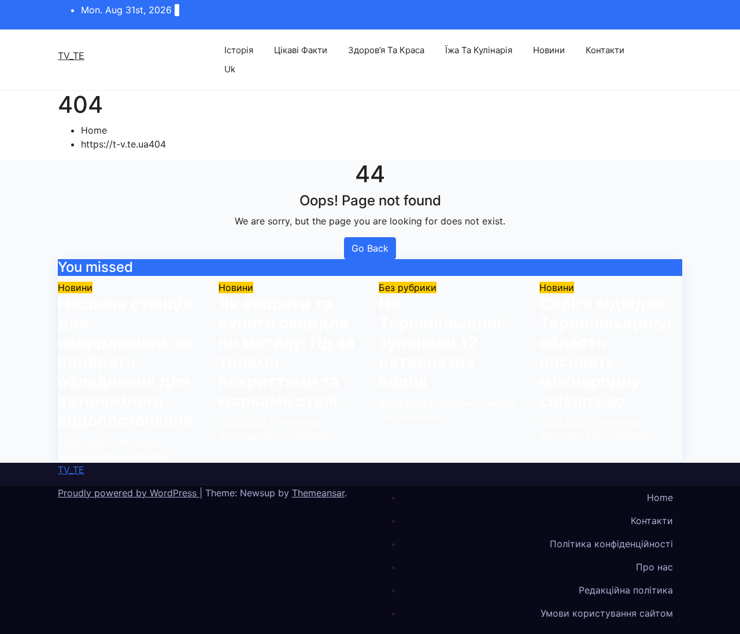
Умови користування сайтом (607, 613)
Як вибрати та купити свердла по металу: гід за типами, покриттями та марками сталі (287, 352)
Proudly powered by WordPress (128, 493)
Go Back (370, 248)
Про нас (654, 567)
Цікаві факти (300, 50)
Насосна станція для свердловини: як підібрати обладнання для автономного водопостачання (125, 362)
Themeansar (318, 493)
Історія (238, 50)
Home (94, 130)
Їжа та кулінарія (478, 50)
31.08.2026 (83, 442)
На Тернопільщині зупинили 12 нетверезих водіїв (440, 342)
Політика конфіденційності (611, 544)
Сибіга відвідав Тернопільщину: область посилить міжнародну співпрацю (605, 352)
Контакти (605, 50)
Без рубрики (407, 287)
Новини (549, 50)
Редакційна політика (626, 590)
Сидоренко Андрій (473, 403)
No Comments (136, 456)
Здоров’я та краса (386, 50)
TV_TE (71, 55)
